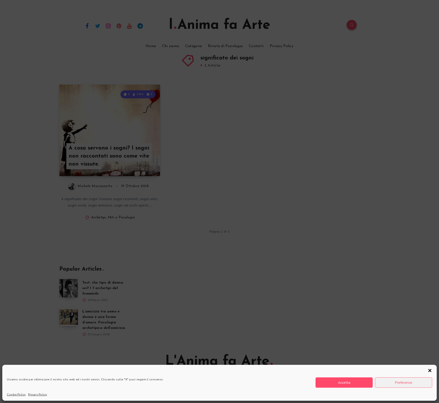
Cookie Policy (16, 394)
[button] (430, 370)
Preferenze (403, 382)
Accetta (344, 382)
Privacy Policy (37, 394)
